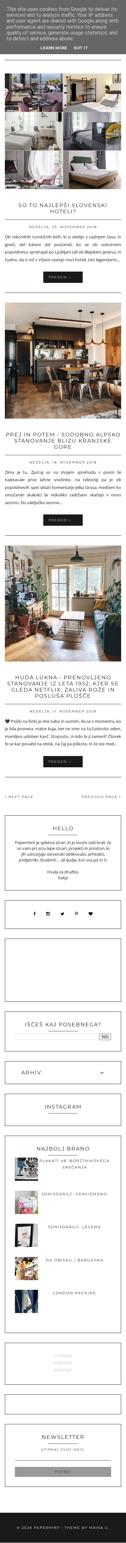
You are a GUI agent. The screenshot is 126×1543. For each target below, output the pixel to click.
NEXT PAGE (20, 797)
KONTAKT (63, 1370)
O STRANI (63, 1356)
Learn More (53, 47)
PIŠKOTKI (63, 1363)
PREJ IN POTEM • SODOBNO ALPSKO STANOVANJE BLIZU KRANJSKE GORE (63, 441)
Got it (81, 47)
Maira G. (99, 1528)
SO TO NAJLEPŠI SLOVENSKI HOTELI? (63, 208)
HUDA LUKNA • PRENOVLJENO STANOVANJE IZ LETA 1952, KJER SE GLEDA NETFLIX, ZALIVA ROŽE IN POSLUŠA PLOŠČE (63, 686)
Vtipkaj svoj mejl (63, 1450)
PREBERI (58, 277)
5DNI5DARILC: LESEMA (74, 1227)
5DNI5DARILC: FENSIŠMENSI (75, 1194)
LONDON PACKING (75, 1293)
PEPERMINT (47, 1528)
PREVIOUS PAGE (100, 797)
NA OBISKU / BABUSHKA (75, 1260)
